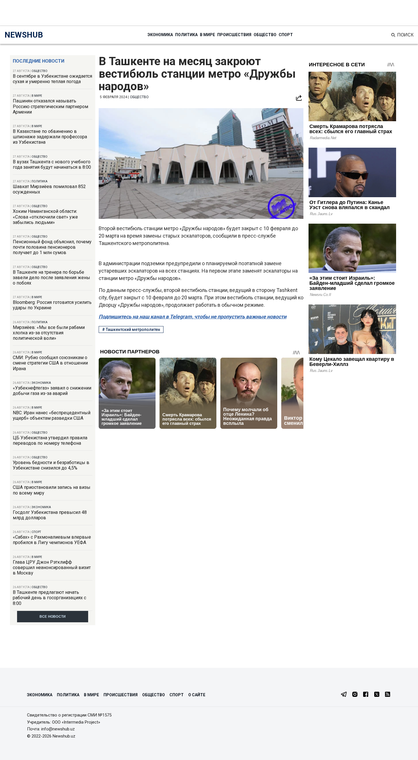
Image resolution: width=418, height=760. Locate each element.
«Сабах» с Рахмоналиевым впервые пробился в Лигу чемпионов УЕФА (52, 539)
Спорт (286, 34)
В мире (207, 34)
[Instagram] (354, 695)
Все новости (53, 617)
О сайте (196, 695)
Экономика (160, 34)
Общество (265, 34)
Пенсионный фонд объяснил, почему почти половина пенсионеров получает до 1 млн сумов (52, 247)
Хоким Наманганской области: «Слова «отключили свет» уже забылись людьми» (45, 217)
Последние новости (38, 61)
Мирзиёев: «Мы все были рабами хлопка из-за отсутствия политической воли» (49, 333)
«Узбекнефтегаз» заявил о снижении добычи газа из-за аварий (52, 390)
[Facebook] (365, 695)
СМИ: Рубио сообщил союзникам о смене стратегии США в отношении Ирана (50, 363)
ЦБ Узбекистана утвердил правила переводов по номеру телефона (50, 440)
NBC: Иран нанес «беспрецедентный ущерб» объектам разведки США (51, 415)
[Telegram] (343, 695)
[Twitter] (376, 695)
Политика (186, 34)
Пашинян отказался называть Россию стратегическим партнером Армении (50, 106)
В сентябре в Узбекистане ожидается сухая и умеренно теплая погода (52, 78)
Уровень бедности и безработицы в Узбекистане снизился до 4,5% (51, 465)
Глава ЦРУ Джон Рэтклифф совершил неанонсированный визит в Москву (52, 567)
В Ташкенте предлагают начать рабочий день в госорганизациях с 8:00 (49, 598)
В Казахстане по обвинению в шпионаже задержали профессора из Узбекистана (50, 137)
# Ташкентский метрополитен (131, 329)
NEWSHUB (24, 35)
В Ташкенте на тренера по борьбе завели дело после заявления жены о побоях (51, 277)
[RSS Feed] (387, 695)
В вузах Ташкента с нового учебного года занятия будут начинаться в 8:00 (52, 164)
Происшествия (234, 34)
